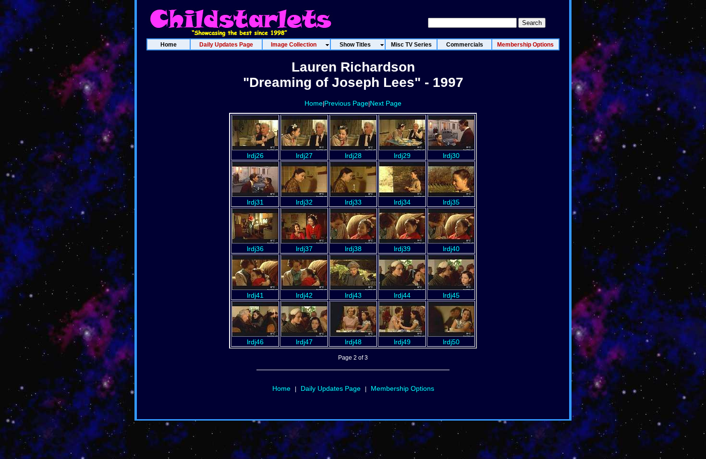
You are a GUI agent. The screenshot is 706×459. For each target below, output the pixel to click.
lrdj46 (255, 342)
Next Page (386, 103)
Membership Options (402, 388)
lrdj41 (255, 295)
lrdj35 (451, 202)
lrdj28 (353, 155)
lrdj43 (353, 295)
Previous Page (346, 103)
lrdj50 (451, 342)
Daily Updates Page (331, 388)
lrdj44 (402, 295)
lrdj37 (304, 249)
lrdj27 (304, 155)
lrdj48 (353, 342)
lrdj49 (402, 342)
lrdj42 (304, 295)
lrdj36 (255, 249)
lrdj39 (402, 249)
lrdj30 (451, 155)
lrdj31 (255, 202)
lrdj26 (255, 155)
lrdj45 (451, 295)
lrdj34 (402, 202)
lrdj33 (353, 202)
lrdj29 (402, 155)
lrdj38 (353, 249)
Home (313, 103)
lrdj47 (304, 342)
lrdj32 (304, 202)
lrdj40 (451, 249)
